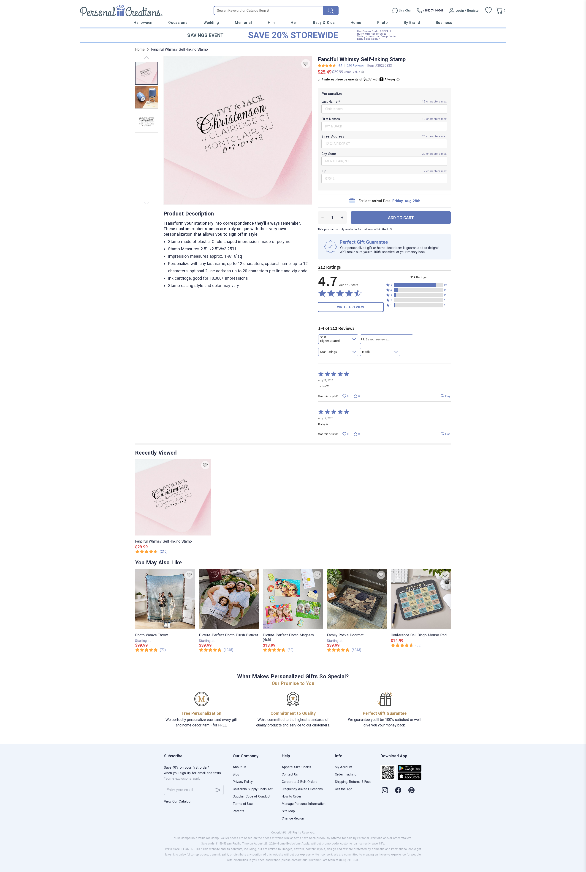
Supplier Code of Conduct (251, 796)
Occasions (177, 22)
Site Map (288, 811)
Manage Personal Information (304, 804)
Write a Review (350, 307)
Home (356, 22)
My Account (343, 767)
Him (271, 22)
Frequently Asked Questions (302, 789)
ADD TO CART (401, 217)
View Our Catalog (177, 801)
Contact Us (290, 774)
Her (294, 22)
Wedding (211, 22)
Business (444, 22)
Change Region (293, 818)
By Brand (412, 22)
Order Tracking (345, 774)
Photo (382, 22)
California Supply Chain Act (253, 789)
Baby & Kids (324, 22)
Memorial (243, 22)
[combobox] (338, 339)
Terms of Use (243, 804)
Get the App (344, 789)
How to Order (291, 796)
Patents (238, 811)
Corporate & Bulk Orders (299, 782)
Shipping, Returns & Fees (353, 782)
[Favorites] (488, 11)
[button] (418, 285)
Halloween (143, 22)
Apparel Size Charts (296, 767)
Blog (236, 774)
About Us (239, 767)
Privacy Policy (243, 782)
